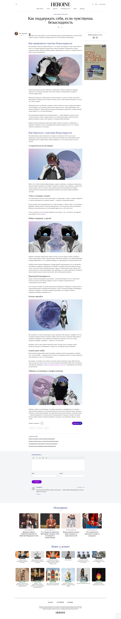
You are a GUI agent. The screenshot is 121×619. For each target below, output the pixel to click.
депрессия (31, 428)
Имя (33, 473)
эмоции (46, 428)
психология (39, 428)
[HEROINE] (60, 4)
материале (43, 214)
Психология (64, 14)
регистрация (102, 4)
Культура (82, 8)
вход (96, 4)
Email (61, 473)
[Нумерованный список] (46, 458)
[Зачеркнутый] (40, 458)
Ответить (38, 494)
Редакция (70, 602)
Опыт (75, 8)
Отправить (36, 481)
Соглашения (60, 602)
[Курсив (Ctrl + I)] (36, 458)
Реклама (50, 602)
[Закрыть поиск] (118, 3)
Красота (55, 8)
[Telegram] (97, 37)
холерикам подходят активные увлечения (54, 365)
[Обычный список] (43, 458)
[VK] (93, 37)
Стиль (48, 8)
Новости (31, 530)
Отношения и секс (65, 8)
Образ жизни (39, 8)
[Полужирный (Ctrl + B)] (33, 458)
